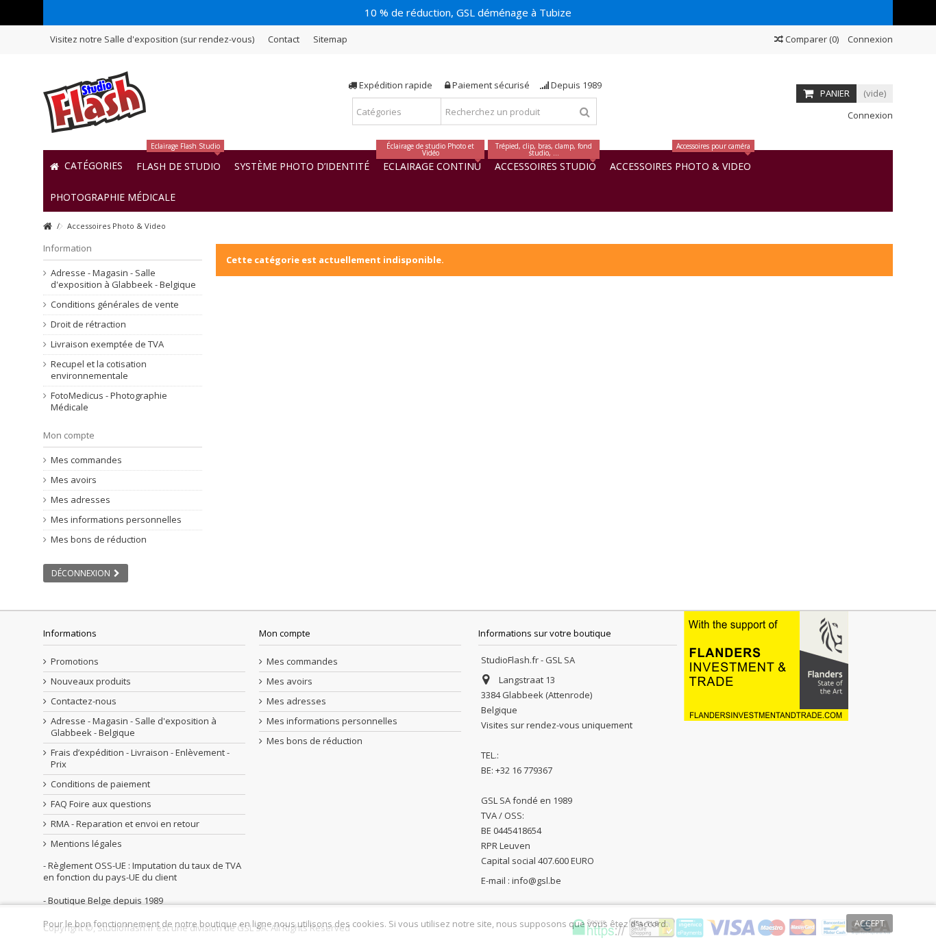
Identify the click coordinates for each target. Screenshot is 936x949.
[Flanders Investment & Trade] (766, 664)
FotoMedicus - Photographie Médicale (109, 401)
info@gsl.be (536, 880)
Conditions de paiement (100, 784)
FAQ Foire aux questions (101, 804)
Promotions (75, 661)
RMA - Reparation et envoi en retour (125, 824)
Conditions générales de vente (115, 304)
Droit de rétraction (88, 324)
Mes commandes (86, 460)
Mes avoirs (74, 480)
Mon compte (69, 435)
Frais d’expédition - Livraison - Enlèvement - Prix (140, 758)
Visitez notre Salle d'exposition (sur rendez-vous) (152, 39)
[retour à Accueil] (47, 226)
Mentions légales (86, 844)
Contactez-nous (83, 701)
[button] (112, 196)
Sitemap (330, 39)
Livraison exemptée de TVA (107, 344)
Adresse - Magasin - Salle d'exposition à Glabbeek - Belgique (123, 279)
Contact (283, 39)
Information (67, 248)
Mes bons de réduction (99, 539)
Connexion (869, 39)
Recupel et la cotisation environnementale (99, 370)
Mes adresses (80, 500)
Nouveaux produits (91, 681)
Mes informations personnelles (116, 520)
